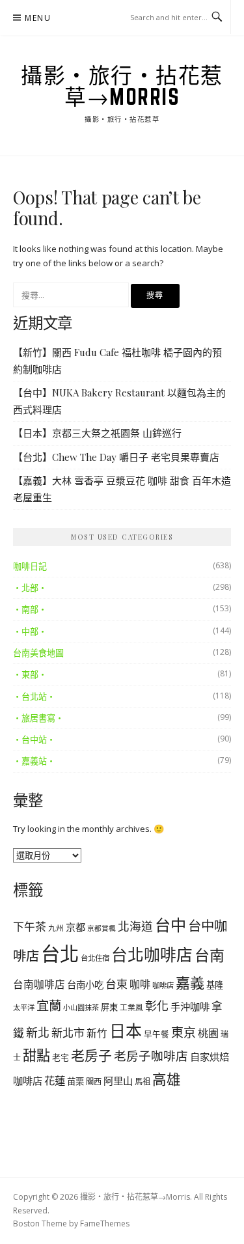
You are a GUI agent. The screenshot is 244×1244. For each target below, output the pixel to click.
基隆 (214, 985)
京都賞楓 (101, 928)
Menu (38, 17)
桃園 (208, 1033)
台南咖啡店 (39, 984)
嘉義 (190, 982)
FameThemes (104, 1223)
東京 (183, 1032)
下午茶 (29, 926)
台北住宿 (95, 958)
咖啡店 (163, 985)
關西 (94, 1081)
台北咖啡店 (152, 954)
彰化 (157, 1006)
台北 (60, 954)
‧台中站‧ (34, 739)
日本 (125, 1030)
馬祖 (142, 1081)
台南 (209, 955)
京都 (75, 926)
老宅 (60, 1057)
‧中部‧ (30, 631)
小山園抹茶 (81, 1007)
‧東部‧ (30, 674)
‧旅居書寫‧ (38, 718)
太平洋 (23, 1007)
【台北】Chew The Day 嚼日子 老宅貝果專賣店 (116, 456)
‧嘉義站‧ (34, 761)
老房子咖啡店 (151, 1055)
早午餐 (156, 1034)
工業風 (131, 1007)
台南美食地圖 (38, 653)
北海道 (135, 926)
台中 (170, 924)
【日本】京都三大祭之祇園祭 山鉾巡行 (97, 432)
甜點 (36, 1055)
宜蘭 (48, 1005)
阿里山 (118, 1080)
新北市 (68, 1032)
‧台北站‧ (34, 696)
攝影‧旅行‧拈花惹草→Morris (122, 85)
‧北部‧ (30, 588)
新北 (37, 1032)
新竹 (97, 1033)
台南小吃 (85, 984)
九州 (56, 927)
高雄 (166, 1079)
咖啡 (139, 984)
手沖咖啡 (190, 1006)
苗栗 (75, 1081)
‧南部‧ (30, 609)
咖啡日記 (30, 566)
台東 (116, 983)
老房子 (91, 1055)
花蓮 (54, 1080)
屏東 (109, 1007)
